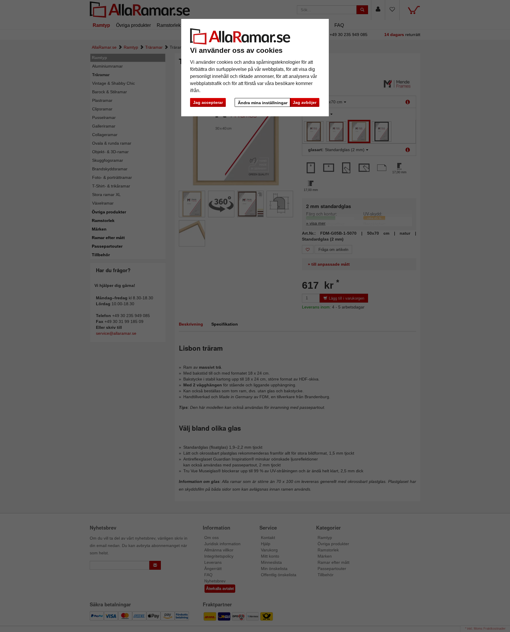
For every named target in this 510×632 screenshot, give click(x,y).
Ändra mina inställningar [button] (262, 102)
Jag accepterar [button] (208, 102)
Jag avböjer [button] (304, 102)
